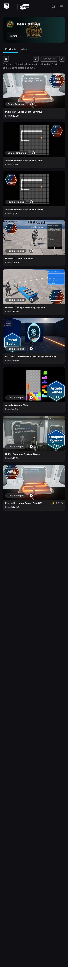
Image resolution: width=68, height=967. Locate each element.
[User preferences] (62, 59)
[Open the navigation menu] (61, 7)
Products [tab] (10, 49)
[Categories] (6, 59)
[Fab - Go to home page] (24, 6)
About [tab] (24, 49)
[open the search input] (53, 7)
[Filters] (36, 59)
